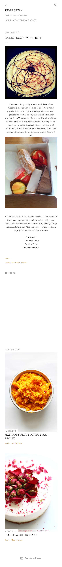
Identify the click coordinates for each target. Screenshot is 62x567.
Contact (31, 20)
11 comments (17, 540)
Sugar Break (13, 10)
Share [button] (7, 259)
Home (8, 20)
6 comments (17, 443)
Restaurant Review (19, 262)
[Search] (55, 4)
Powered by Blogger (33, 558)
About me (19, 20)
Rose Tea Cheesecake (21, 535)
